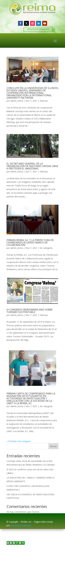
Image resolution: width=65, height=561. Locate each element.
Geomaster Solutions (20, 525)
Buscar (53, 446)
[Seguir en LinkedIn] (38, 23)
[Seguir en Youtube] (44, 23)
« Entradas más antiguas (18, 441)
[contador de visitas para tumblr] (15, 544)
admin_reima (16, 100)
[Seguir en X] (26, 23)
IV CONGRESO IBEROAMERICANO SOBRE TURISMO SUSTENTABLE (29, 311)
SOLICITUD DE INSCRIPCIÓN (38, 29)
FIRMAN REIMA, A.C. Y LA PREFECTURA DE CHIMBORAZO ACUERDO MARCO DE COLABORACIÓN (30, 242)
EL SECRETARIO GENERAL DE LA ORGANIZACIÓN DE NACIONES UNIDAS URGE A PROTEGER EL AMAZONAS (32, 166)
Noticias (44, 100)
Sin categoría (46, 247)
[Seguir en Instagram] (32, 23)
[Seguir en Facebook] (20, 23)
